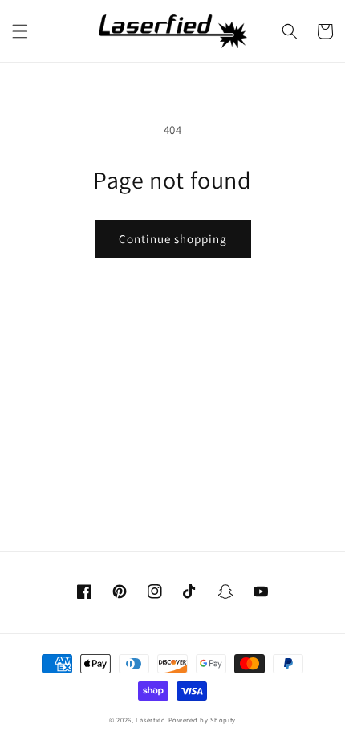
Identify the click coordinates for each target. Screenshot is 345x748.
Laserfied (150, 719)
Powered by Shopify (202, 719)
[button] (20, 31)
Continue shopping (173, 238)
